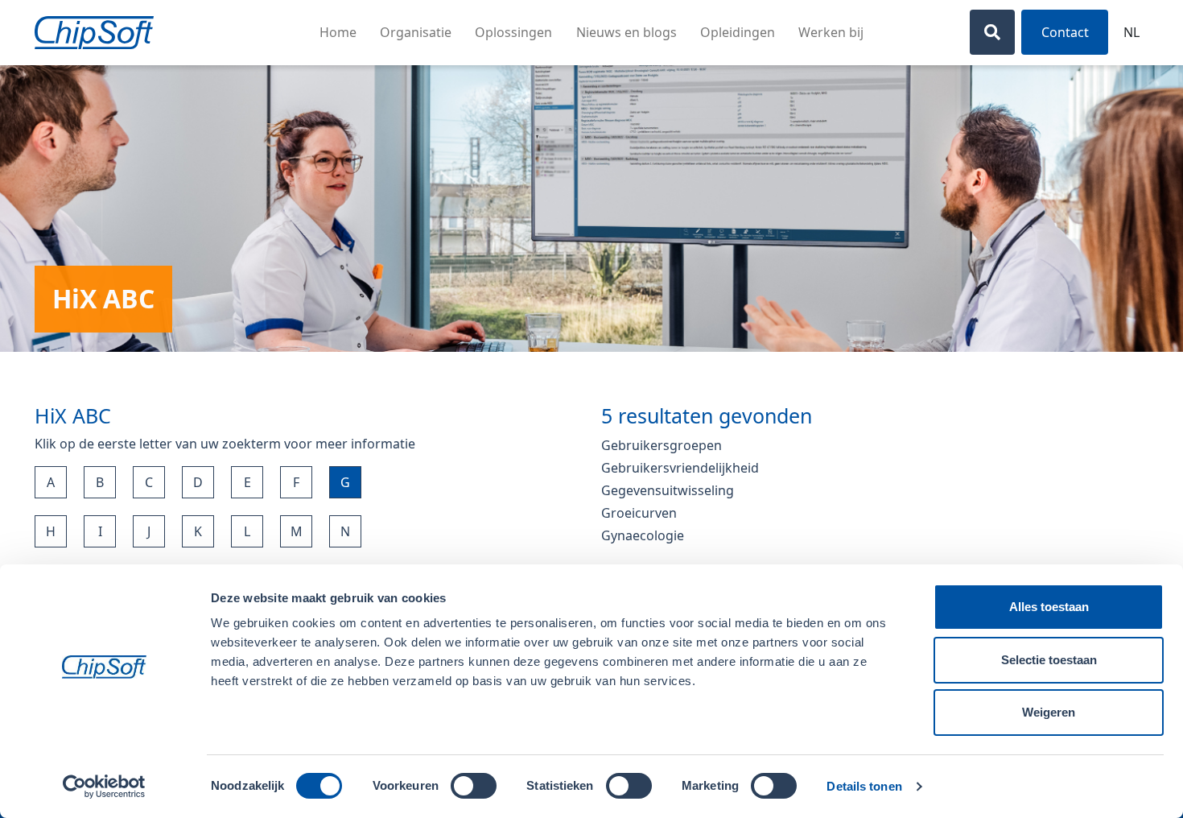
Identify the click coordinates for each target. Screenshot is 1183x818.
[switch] (474, 786)
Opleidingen (737, 32)
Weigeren (1048, 712)
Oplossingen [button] (513, 32)
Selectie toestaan (1049, 660)
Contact (1065, 32)
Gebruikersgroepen (661, 445)
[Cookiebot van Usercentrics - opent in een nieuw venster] (104, 787)
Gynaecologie (642, 535)
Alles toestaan (1049, 607)
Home (338, 32)
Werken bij (831, 32)
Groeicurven (639, 513)
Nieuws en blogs (626, 32)
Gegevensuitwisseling (667, 490)
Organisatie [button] (415, 32)
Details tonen (863, 786)
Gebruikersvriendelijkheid (680, 468)
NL (1131, 32)
